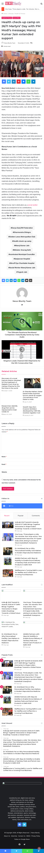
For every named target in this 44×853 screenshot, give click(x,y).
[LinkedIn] (14, 82)
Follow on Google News (22, 839)
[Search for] (41, 4)
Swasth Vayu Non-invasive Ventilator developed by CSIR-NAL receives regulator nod (32, 410)
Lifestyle (11, 13)
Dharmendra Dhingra (22, 232)
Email (4, 464)
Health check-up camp (22, 241)
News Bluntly (35, 832)
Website (4, 472)
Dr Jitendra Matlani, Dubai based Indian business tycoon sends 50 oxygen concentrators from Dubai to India (32, 395)
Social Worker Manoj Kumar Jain (22, 268)
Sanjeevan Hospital (22, 259)
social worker (33, 205)
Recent (6, 516)
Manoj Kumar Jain (22, 245)
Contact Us (21, 836)
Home (5, 13)
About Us (7, 836)
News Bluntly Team (9, 43)
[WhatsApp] (28, 82)
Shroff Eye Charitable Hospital (22, 263)
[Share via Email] (26, 280)
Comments (36, 516)
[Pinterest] (19, 82)
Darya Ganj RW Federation (22, 228)
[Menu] (3, 4)
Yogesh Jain (22, 272)
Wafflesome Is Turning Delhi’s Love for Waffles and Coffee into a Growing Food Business (28, 572)
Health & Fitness (20, 13)
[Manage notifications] (39, 848)
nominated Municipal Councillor (22, 254)
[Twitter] (9, 82)
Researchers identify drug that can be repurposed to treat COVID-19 (9, 409)
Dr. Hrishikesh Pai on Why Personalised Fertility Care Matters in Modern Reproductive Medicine (28, 551)
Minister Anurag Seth (22, 250)
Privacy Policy (35, 836)
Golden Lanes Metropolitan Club (22, 237)
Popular (20, 516)
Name (4, 456)
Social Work (16, 18)
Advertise (14, 836)
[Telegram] (33, 82)
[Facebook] (4, 82)
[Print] (30, 280)
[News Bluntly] (13, 3)
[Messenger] (23, 82)
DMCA (28, 836)
